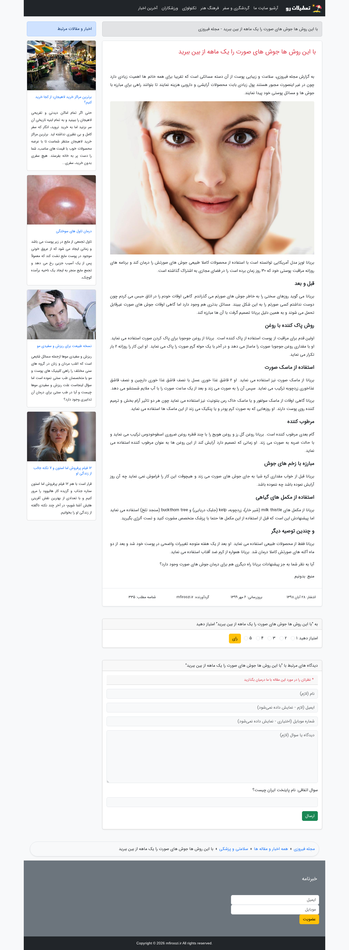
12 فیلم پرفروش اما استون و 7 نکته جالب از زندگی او (62, 470)
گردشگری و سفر (236, 8)
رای (235, 638)
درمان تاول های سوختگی (74, 231)
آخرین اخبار (148, 8)
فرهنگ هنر (210, 8)
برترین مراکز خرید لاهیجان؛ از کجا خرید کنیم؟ (63, 99)
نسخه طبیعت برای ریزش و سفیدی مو (64, 346)
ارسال (310, 816)
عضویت (309, 919)
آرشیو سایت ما (265, 8)
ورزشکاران (170, 8)
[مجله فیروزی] (303, 8)
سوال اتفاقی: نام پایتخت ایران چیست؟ (285, 790)
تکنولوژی (189, 8)
